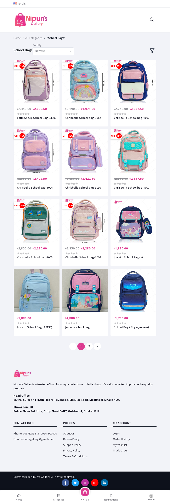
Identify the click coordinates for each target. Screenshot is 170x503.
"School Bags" (56, 38)
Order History (121, 439)
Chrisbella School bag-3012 (83, 118)
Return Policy (71, 439)
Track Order (120, 450)
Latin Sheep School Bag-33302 (36, 118)
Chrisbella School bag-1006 (83, 257)
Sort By (37, 45)
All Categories (33, 38)
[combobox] (53, 51)
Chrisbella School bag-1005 (34, 257)
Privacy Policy (71, 450)
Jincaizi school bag (77, 327)
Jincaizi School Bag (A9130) (34, 327)
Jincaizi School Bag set (128, 257)
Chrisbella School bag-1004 (34, 187)
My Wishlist (120, 445)
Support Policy (72, 445)
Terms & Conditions (75, 456)
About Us (69, 433)
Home (17, 38)
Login (116, 433)
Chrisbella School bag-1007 (131, 187)
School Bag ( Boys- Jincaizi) (131, 327)
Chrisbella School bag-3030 (83, 187)
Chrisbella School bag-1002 (131, 118)
